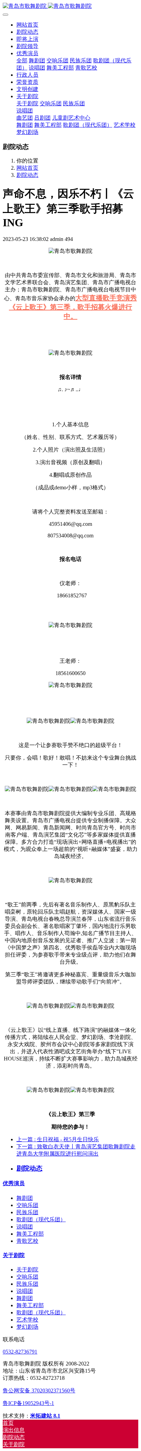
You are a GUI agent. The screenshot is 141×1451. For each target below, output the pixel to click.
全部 (21, 60)
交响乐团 (27, 1205)
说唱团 (24, 1226)
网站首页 (27, 25)
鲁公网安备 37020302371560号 (39, 1390)
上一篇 (57, 1139)
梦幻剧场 (27, 1327)
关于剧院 (14, 1255)
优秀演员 (14, 1183)
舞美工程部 (30, 1234)
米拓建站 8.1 (45, 1416)
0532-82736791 (20, 1352)
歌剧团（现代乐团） (41, 1219)
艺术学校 (27, 1320)
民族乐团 (27, 1212)
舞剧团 (24, 1198)
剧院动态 (27, 175)
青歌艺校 (27, 1241)
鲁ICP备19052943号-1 (28, 1403)
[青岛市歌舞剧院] (70, 6)
